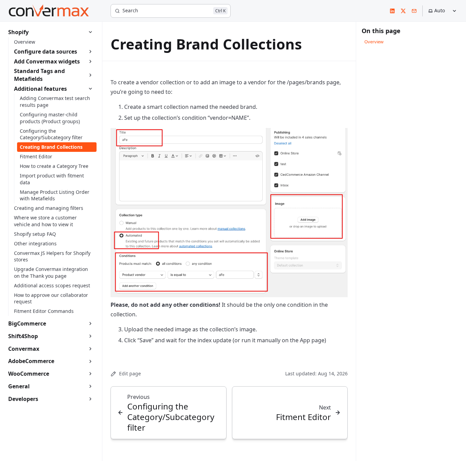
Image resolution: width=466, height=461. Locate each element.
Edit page (130, 373)
